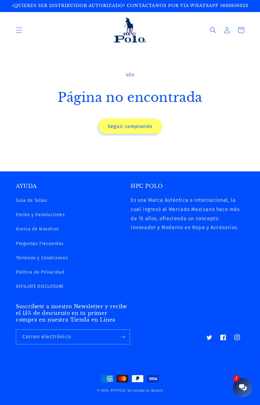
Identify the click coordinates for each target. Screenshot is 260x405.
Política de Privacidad (40, 272)
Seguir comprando (130, 126)
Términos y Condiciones (42, 258)
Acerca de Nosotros (37, 229)
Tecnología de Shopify (145, 391)
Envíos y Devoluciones (40, 214)
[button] (19, 30)
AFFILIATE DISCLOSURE (40, 286)
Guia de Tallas (31, 200)
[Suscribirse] (123, 336)
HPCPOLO (118, 391)
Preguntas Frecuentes (40, 243)
